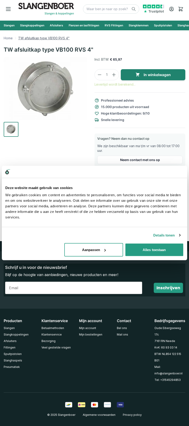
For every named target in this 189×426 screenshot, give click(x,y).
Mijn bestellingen (90, 334)
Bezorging (48, 341)
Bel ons (122, 328)
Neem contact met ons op (140, 160)
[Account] (171, 9)
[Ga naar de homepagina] (46, 9)
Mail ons (122, 334)
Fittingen (9, 347)
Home (8, 38)
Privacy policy (132, 415)
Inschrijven (168, 288)
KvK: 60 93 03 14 (165, 347)
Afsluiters (10, 341)
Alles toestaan (154, 250)
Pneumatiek (12, 367)
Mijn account (87, 328)
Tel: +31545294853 (167, 380)
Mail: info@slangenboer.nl (168, 370)
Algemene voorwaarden (99, 415)
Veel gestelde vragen (56, 347)
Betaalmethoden (52, 328)
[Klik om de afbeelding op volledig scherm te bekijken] (45, 88)
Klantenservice (51, 334)
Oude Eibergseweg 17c (167, 331)
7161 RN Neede (164, 341)
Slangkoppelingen (16, 334)
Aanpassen (91, 250)
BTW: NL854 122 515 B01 (167, 357)
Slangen (9, 328)
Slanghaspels (13, 360)
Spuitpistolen (13, 354)
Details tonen (164, 235)
